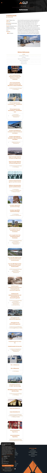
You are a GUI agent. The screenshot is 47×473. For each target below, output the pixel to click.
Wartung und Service (24, 63)
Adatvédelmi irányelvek (10, 454)
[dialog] (8, 457)
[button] (8, 470)
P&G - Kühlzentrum (15, 364)
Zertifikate (33, 453)
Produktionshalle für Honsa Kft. (15, 346)
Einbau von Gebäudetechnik (24, 60)
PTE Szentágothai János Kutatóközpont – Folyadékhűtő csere (15, 104)
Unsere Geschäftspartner (33, 452)
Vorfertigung (24, 57)
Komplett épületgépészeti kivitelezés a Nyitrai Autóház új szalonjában (15, 132)
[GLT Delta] (23, 3)
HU (24, 6)
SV (21, 6)
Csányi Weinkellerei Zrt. (15, 408)
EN (25, 6)
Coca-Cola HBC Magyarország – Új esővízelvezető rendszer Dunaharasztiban (15, 259)
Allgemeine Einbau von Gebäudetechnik (24, 58)
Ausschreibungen (33, 450)
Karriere (32, 449)
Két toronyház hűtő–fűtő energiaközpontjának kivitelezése (15, 230)
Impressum (33, 456)
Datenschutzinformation (33, 454)
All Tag (24, 54)
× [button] (13, 443)
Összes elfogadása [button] (8, 465)
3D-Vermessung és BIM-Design (23, 55)
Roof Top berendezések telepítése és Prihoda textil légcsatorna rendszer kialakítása (15, 84)
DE (22, 6)
